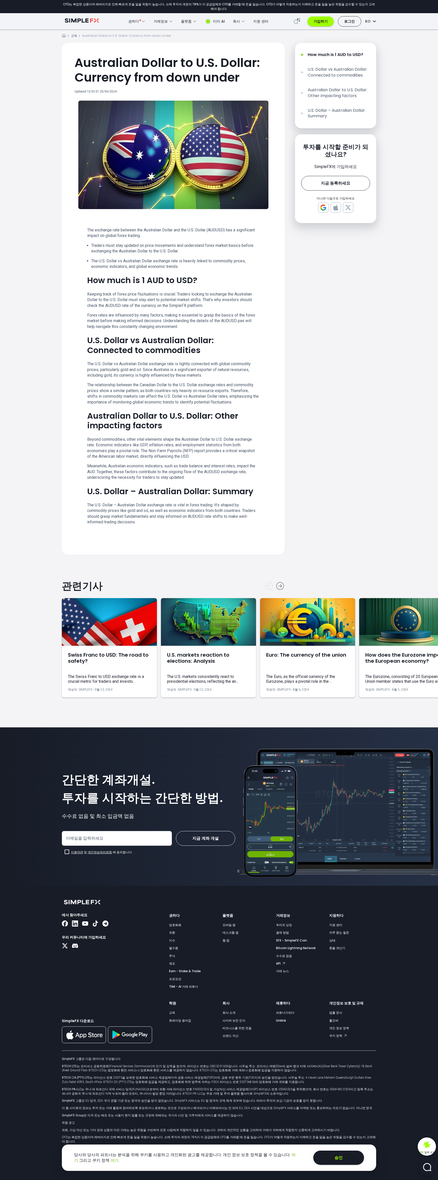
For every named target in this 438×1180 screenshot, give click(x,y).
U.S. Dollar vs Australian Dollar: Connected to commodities (337, 72)
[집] (64, 36)
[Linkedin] (75, 924)
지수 (172, 940)
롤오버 (333, 1020)
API (278, 963)
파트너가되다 (285, 1012)
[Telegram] (105, 924)
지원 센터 (260, 21)
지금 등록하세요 (335, 183)
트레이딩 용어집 (180, 1020)
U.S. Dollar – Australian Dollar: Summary (337, 113)
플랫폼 (228, 915)
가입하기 (321, 21)
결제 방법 (282, 932)
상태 (332, 940)
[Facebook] (65, 924)
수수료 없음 (284, 956)
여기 (115, 1160)
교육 (74, 35)
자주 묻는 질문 (339, 932)
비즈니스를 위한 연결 (237, 1028)
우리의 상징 (284, 925)
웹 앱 (226, 940)
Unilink (281, 1020)
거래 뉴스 (282, 971)
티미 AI (219, 21)
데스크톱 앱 (231, 932)
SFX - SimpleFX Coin (291, 940)
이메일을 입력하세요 (84, 838)
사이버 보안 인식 (234, 1020)
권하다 (174, 915)
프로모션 (175, 979)
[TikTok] (95, 924)
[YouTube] (85, 924)
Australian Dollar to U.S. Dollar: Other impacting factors (337, 92)
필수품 (173, 948)
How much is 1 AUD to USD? (335, 55)
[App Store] (84, 1042)
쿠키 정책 (336, 1036)
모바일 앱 (229, 925)
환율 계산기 (337, 948)
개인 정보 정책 (339, 1028)
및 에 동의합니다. (102, 852)
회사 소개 (229, 1012)
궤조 (172, 963)
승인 (339, 1157)
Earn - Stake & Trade (185, 971)
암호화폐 (175, 925)
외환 (172, 932)
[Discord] (75, 946)
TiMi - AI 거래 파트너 (183, 986)
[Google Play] (130, 1042)
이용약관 (77, 852)
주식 (172, 956)
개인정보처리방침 (100, 852)
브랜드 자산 (231, 1036)
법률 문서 (335, 1012)
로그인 (349, 21)
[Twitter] (65, 946)
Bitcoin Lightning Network (296, 948)
